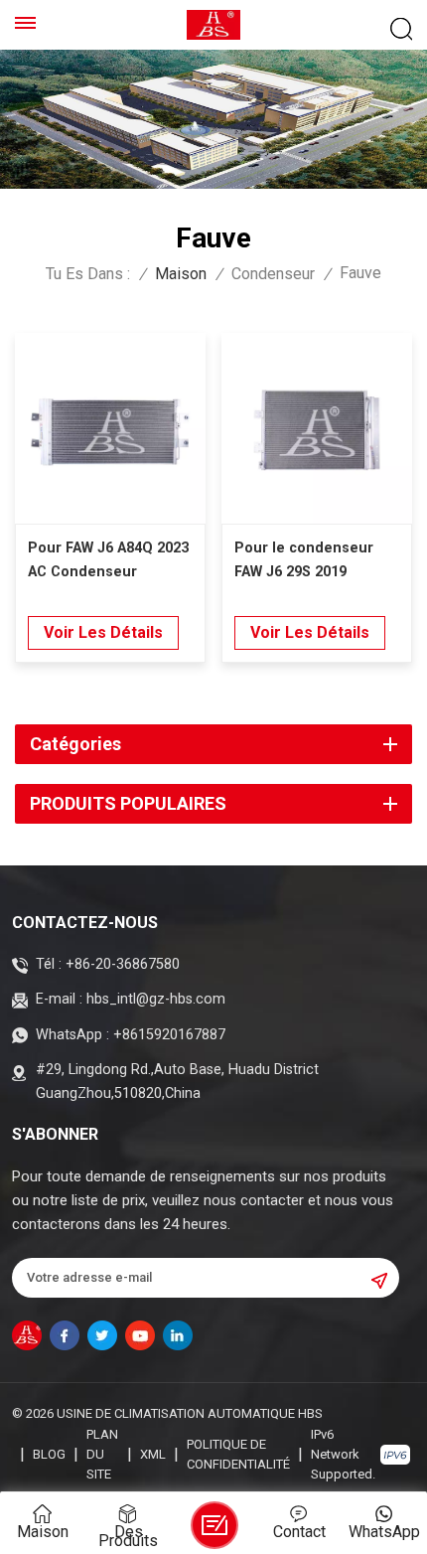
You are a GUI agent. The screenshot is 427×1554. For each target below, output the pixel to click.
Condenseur (273, 274)
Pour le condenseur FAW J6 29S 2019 (303, 560)
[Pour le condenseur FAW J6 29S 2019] (316, 428)
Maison (181, 274)
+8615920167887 (169, 1034)
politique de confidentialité (238, 1454)
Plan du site (102, 1454)
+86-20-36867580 (123, 964)
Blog (49, 1454)
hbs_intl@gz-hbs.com (155, 999)
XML (153, 1454)
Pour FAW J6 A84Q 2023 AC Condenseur (108, 560)
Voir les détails (103, 632)
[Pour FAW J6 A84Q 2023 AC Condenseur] (110, 428)
